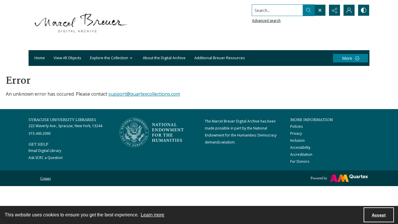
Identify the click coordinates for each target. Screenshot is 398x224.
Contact (45, 178)
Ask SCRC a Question (46, 157)
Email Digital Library (45, 150)
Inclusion (297, 140)
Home (39, 57)
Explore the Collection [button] (109, 57)
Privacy (296, 133)
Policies (296, 126)
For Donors (299, 161)
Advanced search (266, 20)
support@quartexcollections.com (144, 94)
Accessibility (300, 147)
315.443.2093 (40, 133)
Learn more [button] (152, 214)
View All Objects (67, 57)
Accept (379, 215)
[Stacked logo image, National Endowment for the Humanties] (152, 132)
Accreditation (301, 154)
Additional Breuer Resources (219, 57)
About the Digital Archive (164, 57)
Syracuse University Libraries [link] (62, 120)
